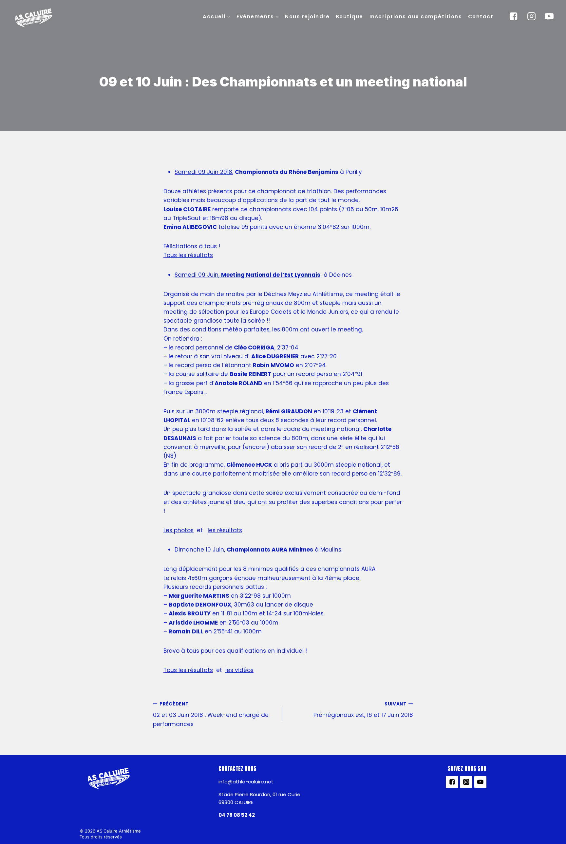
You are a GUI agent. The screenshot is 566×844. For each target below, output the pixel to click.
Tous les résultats (188, 255)
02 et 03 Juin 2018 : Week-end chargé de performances (211, 714)
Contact (481, 16)
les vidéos (239, 670)
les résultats (225, 530)
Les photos (178, 530)
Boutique (349, 16)
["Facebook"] (513, 16)
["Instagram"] (531, 16)
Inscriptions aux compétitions (415, 16)
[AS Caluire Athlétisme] (34, 18)
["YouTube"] (549, 16)
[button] (229, 16)
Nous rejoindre (307, 16)
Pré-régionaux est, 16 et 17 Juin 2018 (363, 710)
